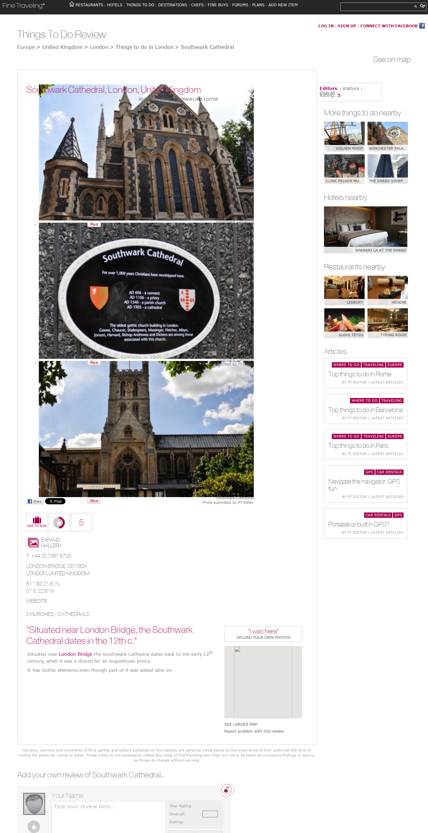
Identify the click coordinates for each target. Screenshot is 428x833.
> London (96, 47)
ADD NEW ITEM (283, 5)
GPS (369, 472)
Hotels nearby (345, 197)
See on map (392, 59)
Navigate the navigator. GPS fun (364, 484)
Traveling (373, 365)
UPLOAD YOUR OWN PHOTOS (263, 637)
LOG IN (326, 26)
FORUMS (240, 5)
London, (37, 573)
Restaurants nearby (354, 266)
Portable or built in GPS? (359, 524)
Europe (395, 365)
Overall (327, 92)
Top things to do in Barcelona (365, 410)
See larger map (240, 724)
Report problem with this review (254, 731)
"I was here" (263, 632)
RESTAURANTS (89, 5)
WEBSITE (36, 601)
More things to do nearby (362, 112)
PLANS (258, 5)
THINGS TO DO (140, 5)
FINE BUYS (218, 5)
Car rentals (389, 472)
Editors (328, 88)
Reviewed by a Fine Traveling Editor (178, 99)
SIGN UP (347, 26)
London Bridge (75, 653)
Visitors (350, 88)
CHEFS (197, 5)
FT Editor (246, 226)
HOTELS (114, 5)
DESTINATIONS (172, 5)
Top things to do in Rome (360, 374)
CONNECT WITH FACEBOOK (389, 26)
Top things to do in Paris (358, 445)
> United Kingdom (59, 47)
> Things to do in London (142, 47)
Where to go (346, 365)
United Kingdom (69, 573)
